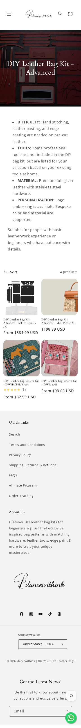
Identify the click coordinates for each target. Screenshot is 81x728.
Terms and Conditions (27, 445)
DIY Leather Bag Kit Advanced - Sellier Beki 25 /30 (19, 323)
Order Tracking (21, 496)
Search (14, 434)
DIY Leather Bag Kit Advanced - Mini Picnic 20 (57, 321)
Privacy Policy (20, 455)
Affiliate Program (23, 485)
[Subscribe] (67, 711)
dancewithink (26, 661)
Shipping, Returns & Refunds (32, 465)
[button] (9, 14)
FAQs (13, 475)
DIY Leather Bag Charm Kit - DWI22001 (59, 382)
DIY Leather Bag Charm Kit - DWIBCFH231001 (21, 382)
